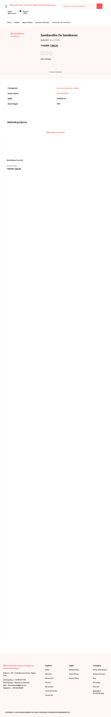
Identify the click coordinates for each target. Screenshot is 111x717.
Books (5, 19)
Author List (7, 24)
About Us (6, 30)
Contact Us (7, 35)
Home (5, 13)
